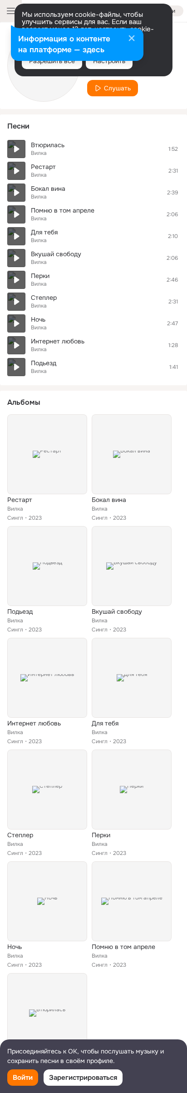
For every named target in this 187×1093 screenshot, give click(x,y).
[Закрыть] (131, 39)
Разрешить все (52, 61)
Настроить (109, 61)
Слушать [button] (117, 88)
